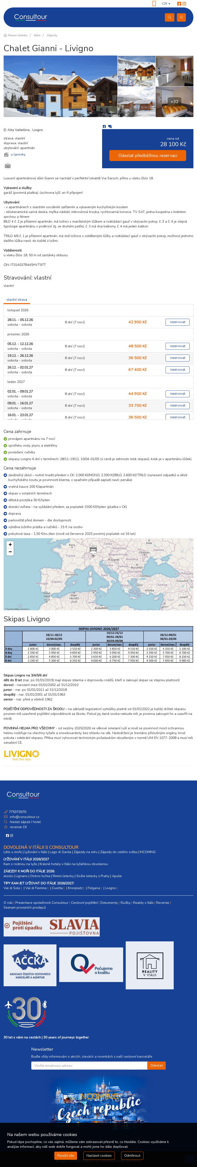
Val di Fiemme (36, 888)
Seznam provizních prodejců (25, 907)
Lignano (22, 876)
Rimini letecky (63, 876)
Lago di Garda (60, 852)
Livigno (37, 130)
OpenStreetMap (13, 609)
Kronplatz (75, 888)
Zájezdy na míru (86, 852)
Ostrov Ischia (40, 876)
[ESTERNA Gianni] (60, 86)
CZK (165, 4)
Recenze (162, 902)
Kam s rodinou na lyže (20, 864)
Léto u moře (13, 852)
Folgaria (94, 888)
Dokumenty (109, 902)
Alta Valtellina (19, 130)
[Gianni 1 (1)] (174, 71)
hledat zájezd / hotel (25, 822)
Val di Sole (12, 888)
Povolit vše (65, 1155)
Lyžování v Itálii (36, 852)
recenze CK (18, 827)
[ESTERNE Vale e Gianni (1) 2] (136, 71)
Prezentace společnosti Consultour (41, 902)
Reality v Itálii (143, 902)
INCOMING (148, 852)
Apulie (117, 876)
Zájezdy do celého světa (118, 852)
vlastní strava (16, 299)
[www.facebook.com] (179, 4)
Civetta (57, 888)
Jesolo (8, 876)
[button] (92, 551)
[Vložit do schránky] (110, 126)
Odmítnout (132, 1155)
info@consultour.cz (24, 817)
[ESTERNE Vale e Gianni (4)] (136, 101)
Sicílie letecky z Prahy (92, 876)
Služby (125, 902)
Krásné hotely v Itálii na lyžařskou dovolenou (74, 864)
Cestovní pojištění (84, 902)
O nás (8, 902)
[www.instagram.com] (184, 4)
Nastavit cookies (99, 1155)
